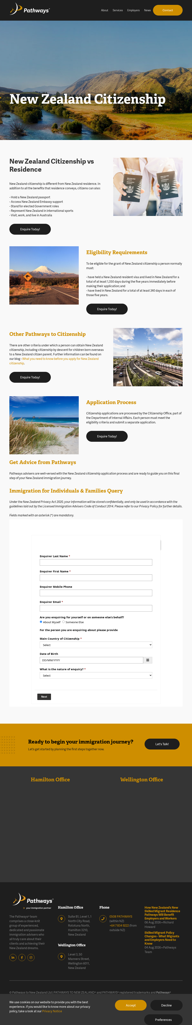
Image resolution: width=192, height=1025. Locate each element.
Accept (131, 1005)
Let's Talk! (162, 744)
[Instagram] (31, 957)
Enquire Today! (30, 229)
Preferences (163, 1020)
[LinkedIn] (13, 957)
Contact (168, 10)
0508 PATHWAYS (121, 916)
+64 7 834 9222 (119, 925)
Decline (166, 1005)
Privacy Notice (52, 1011)
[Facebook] (22, 957)
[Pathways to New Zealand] (34, 10)
